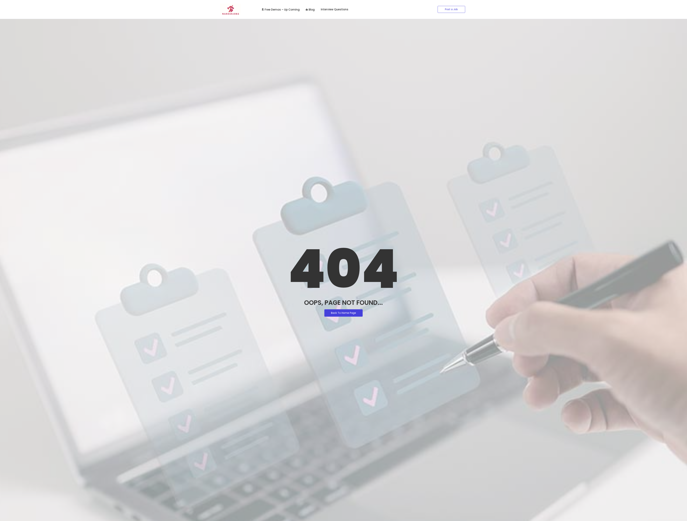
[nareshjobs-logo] (230, 9)
